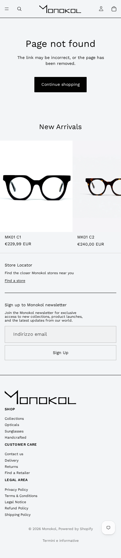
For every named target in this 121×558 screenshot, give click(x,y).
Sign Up (60, 352)
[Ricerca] (19, 8)
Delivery (12, 460)
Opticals (12, 425)
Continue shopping (60, 84)
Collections (14, 419)
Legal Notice (15, 502)
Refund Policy (16, 508)
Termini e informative (61, 541)
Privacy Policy (16, 490)
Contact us (14, 454)
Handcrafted (15, 437)
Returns (11, 467)
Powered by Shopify (75, 529)
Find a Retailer (17, 473)
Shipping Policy (18, 515)
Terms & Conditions (21, 496)
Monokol (49, 529)
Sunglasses (14, 431)
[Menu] (7, 9)
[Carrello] (113, 8)
